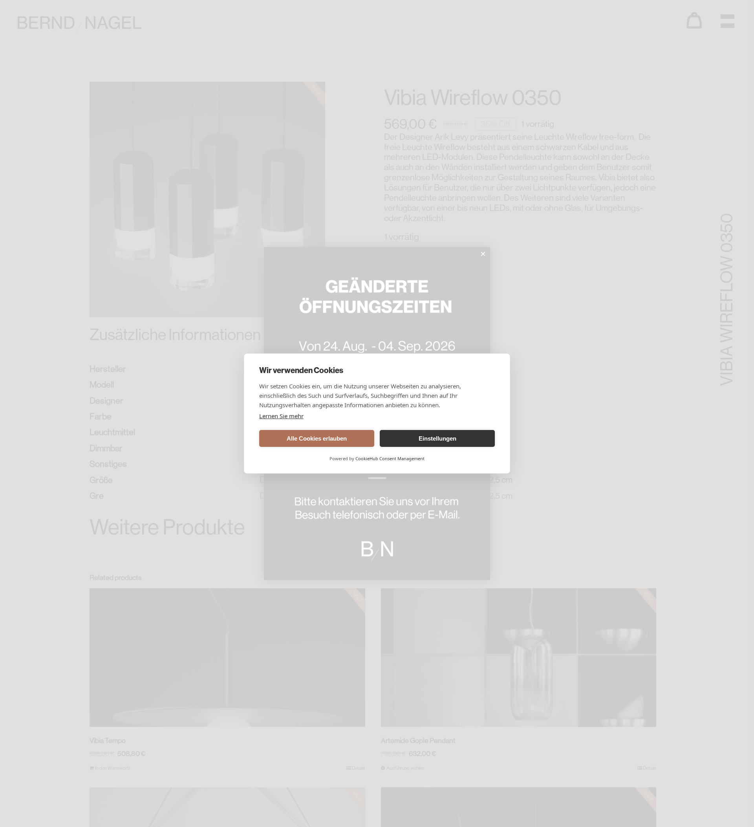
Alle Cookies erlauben (317, 438)
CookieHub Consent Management (390, 458)
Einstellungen (437, 438)
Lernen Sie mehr (281, 416)
